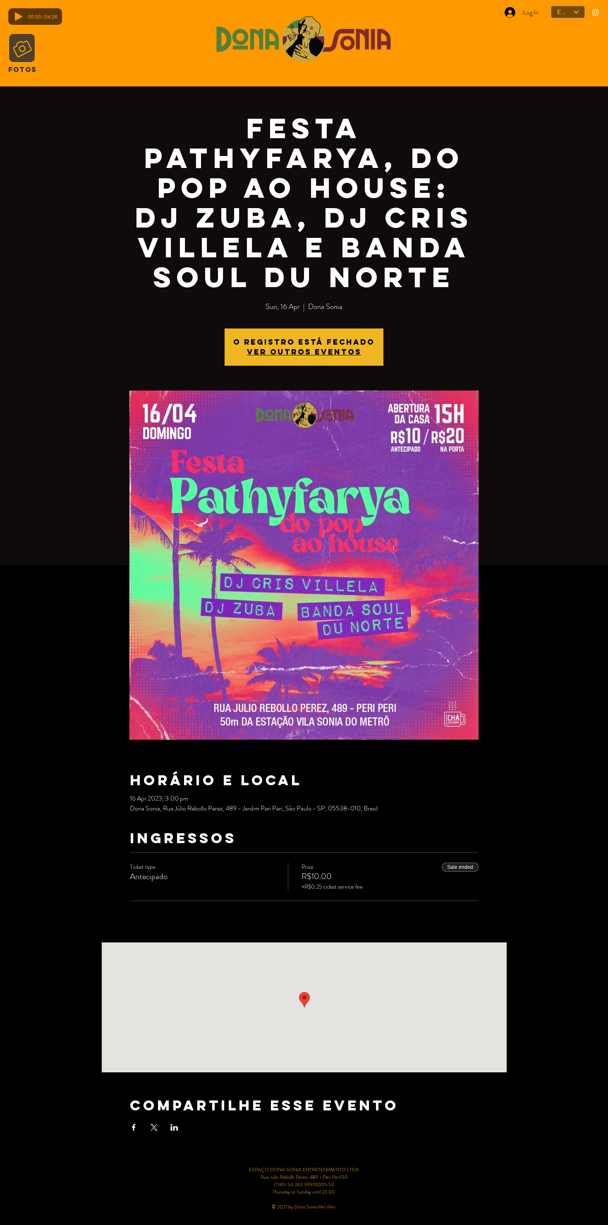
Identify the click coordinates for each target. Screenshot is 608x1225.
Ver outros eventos (304, 352)
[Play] (18, 16)
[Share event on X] (154, 1127)
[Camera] (22, 48)
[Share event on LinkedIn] (174, 1127)
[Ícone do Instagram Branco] (595, 12)
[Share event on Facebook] (134, 1127)
